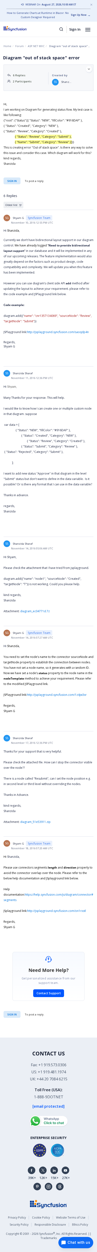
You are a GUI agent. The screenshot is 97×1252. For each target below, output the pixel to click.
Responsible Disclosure (50, 1225)
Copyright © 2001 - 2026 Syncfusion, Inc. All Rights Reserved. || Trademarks (48, 1235)
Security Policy (19, 1225)
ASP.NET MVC (36, 46)
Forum (19, 46)
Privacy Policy (17, 1218)
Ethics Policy (80, 1225)
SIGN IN (12, 1014)
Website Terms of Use (70, 1218)
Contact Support (48, 993)
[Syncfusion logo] (21, 28)
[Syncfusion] (48, 1203)
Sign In (75, 29)
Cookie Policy (41, 1218)
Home (7, 46)
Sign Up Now (78, 14)
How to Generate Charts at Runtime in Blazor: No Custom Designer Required (38, 15)
